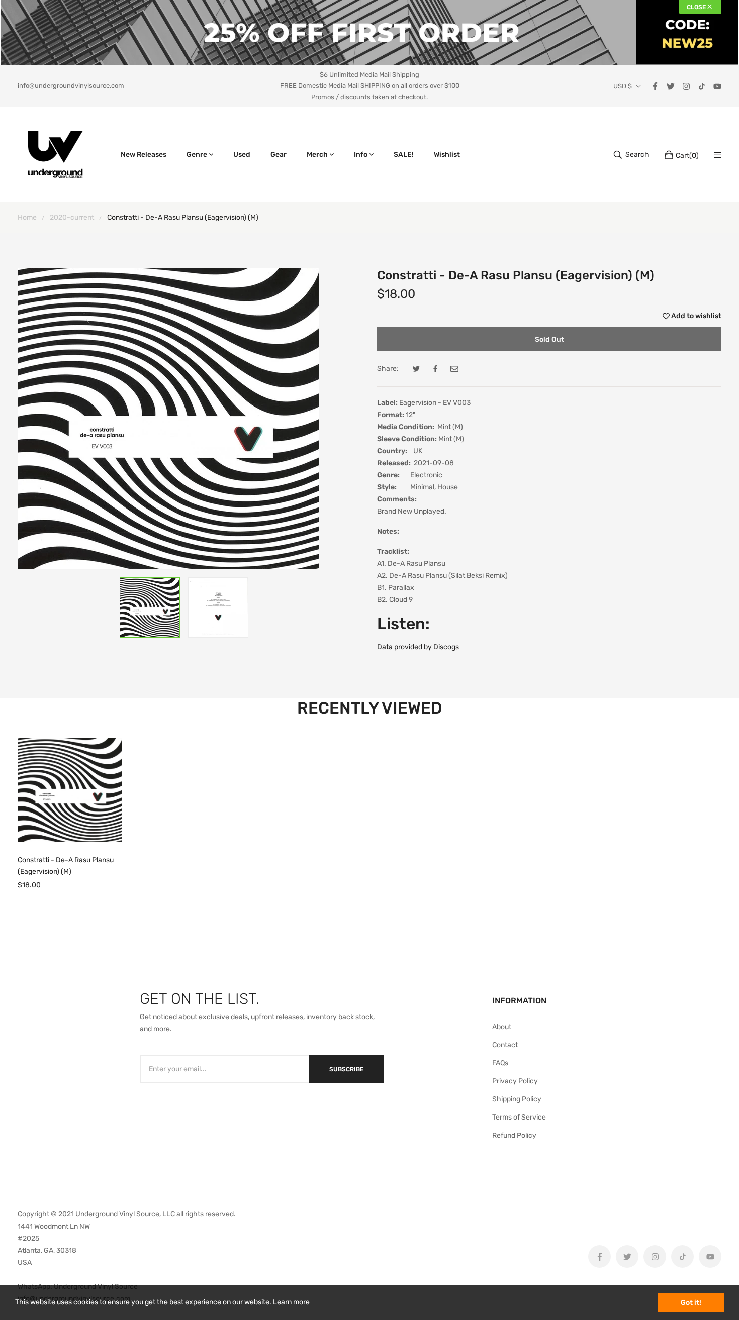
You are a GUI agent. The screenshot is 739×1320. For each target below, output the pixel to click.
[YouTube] (717, 85)
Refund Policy (514, 1135)
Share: (388, 368)
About (501, 1027)
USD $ (622, 86)
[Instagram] (686, 85)
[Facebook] (655, 85)
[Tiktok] (702, 85)
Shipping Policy (516, 1099)
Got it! (691, 1302)
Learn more (291, 1302)
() (687, 155)
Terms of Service (519, 1117)
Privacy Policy (515, 1081)
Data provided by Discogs (418, 647)
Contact (505, 1045)
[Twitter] (671, 85)
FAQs (500, 1063)
